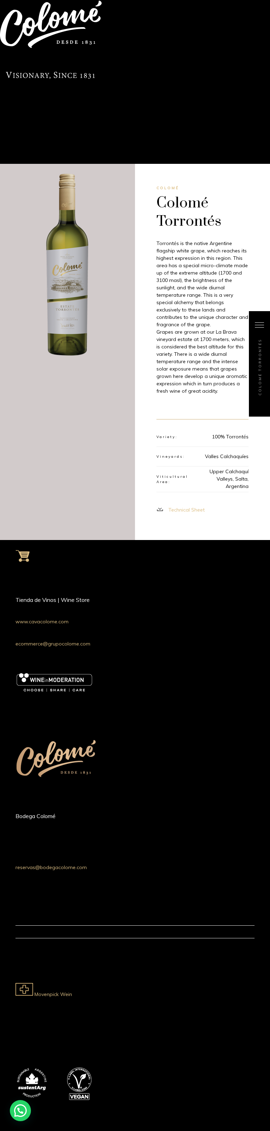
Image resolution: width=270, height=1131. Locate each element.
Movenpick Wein (52, 994)
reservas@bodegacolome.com (51, 867)
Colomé (167, 188)
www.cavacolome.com (42, 621)
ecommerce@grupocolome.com (52, 644)
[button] (20, 1110)
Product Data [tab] (232, 410)
